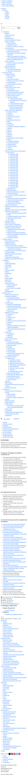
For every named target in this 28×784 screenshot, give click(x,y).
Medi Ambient (6, 726)
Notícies (5, 734)
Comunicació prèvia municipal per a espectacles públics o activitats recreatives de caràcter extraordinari (14, 552)
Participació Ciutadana (9, 713)
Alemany (7, 16)
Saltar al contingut (7, 2)
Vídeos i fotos (6, 743)
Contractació (6, 648)
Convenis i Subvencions (9, 649)
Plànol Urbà (6, 689)
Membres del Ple (7, 427)
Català (6, 11)
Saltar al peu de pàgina (8, 5)
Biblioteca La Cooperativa (9, 716)
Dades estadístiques (8, 685)
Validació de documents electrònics (12, 680)
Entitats (5, 707)
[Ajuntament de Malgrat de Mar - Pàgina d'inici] (9, 25)
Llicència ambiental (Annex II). (10, 565)
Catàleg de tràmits (7, 669)
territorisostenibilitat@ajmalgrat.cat (10, 603)
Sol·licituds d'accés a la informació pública (13, 654)
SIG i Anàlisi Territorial (8, 723)
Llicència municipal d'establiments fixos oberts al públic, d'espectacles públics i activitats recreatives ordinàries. (15, 568)
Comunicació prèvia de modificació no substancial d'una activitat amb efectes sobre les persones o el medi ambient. (14, 539)
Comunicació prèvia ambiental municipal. (13, 526)
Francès (7, 18)
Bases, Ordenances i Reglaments (11, 645)
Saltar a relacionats (7, 4)
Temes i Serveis (5, 710)
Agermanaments (7, 708)
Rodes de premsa (7, 739)
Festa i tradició (6, 700)
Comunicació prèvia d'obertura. (11, 531)
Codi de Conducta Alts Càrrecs (10, 429)
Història (5, 684)
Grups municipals (7, 434)
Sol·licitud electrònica (8, 671)
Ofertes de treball (7, 640)
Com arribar (6, 687)
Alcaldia (5, 422)
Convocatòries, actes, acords (10, 643)
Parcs (4, 697)
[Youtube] (14, 754)
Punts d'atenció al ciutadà (9, 667)
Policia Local (6, 721)
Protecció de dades (8, 759)
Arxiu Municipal (7, 715)
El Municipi (3, 682)
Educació (5, 725)
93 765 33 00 (10, 600)
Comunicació (4, 731)
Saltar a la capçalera (7, 1)
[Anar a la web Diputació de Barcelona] (14, 779)
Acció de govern (7, 432)
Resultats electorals (8, 435)
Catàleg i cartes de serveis (9, 712)
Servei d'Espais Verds (8, 729)
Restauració (6, 702)
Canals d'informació (8, 437)
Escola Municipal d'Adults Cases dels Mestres (14, 728)
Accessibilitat (6, 762)
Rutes (4, 690)
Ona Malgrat (6, 744)
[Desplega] (11, 419)
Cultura (5, 698)
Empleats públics (7, 658)
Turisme (3, 751)
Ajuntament (7, 419)
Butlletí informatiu (7, 738)
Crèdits (5, 756)
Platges (5, 694)
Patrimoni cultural (7, 692)
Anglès (7, 15)
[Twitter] (9, 754)
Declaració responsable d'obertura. (12, 560)
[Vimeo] (17, 754)
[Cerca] (19, 28)
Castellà (7, 13)
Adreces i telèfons (7, 705)
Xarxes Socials (6, 741)
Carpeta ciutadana (7, 676)
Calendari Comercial (8, 659)
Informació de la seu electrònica (11, 663)
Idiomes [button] (5, 10)
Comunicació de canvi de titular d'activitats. (14, 524)
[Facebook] (12, 754)
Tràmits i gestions (5, 666)
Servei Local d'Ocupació (9, 720)
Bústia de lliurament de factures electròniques (15, 677)
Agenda (5, 736)
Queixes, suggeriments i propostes (12, 672)
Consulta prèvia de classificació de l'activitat (14, 558)
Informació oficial (5, 638)
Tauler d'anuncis (7, 641)
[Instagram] (19, 754)
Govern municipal (7, 430)
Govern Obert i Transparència (10, 661)
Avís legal (5, 760)
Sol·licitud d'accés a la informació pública (13, 674)
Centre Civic (6, 718)
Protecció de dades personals (10, 664)
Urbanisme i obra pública (9, 656)
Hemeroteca (6, 749)
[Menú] (1, 30)
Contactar (3, 8)
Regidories (16, 418)
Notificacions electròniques (10, 679)
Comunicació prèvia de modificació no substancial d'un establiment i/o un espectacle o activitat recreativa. (15, 534)
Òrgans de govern (7, 424)
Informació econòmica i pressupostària (13, 646)
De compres (6, 703)
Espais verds (6, 695)
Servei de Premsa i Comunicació (11, 733)
